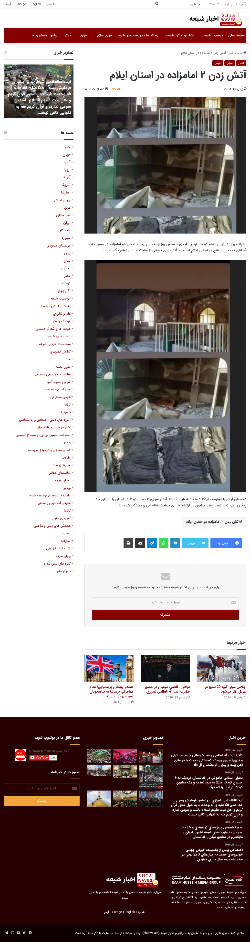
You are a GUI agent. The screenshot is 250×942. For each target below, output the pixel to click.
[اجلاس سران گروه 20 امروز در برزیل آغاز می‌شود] (221, 668)
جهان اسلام (104, 35)
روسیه (67, 533)
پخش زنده (39, 35)
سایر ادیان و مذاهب (57, 389)
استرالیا (66, 541)
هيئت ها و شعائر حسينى (53, 329)
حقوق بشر (64, 571)
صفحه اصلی (236, 35)
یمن (67, 253)
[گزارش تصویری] (151, 777)
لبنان (67, 260)
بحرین (66, 268)
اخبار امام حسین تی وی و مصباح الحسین (43, 435)
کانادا (67, 510)
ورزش (66, 488)
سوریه (66, 238)
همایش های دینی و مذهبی (52, 525)
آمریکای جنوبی (61, 518)
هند (68, 359)
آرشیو (53, 35)
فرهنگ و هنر (62, 321)
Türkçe (21, 4)
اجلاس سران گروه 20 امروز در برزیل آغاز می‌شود (225, 689)
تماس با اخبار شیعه (124, 892)
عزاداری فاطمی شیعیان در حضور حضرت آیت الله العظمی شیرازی (167, 689)
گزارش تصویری (60, 351)
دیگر (68, 35)
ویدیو (67, 442)
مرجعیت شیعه (213, 35)
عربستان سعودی (58, 245)
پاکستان (64, 230)
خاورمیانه (65, 412)
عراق (67, 207)
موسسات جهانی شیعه (55, 344)
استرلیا (66, 192)
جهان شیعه (63, 556)
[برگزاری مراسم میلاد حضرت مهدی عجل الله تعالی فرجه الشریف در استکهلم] (125, 756)
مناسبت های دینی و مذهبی (52, 374)
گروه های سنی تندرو (57, 563)
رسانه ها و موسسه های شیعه (138, 35)
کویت (66, 283)
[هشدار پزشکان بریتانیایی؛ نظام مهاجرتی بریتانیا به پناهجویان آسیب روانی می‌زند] (109, 668)
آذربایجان (63, 291)
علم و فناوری (62, 313)
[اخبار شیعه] (211, 19)
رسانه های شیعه (59, 336)
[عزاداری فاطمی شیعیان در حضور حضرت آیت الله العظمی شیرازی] (165, 668)
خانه (240, 52)
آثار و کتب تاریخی (58, 548)
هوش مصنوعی (60, 397)
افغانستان (63, 215)
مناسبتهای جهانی (59, 472)
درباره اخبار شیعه (150, 892)
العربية (50, 4)
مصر (67, 275)
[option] (38, 91)
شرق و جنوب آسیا (59, 382)
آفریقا (66, 177)
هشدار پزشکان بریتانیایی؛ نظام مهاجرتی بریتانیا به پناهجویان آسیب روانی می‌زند (111, 691)
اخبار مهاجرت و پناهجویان (54, 427)
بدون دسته (63, 366)
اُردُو (8, 4)
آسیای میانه (63, 480)
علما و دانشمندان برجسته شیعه (50, 495)
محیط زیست (61, 465)
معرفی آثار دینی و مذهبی (53, 503)
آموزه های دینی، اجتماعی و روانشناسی (45, 419)
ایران (230, 63)
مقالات (66, 457)
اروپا (67, 169)
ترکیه (67, 404)
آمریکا (66, 185)
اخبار (231, 52)
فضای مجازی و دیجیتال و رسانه (49, 450)
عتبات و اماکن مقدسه (180, 35)
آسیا (67, 162)
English (36, 4)
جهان (83, 35)
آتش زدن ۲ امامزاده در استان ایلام (213, 522)
